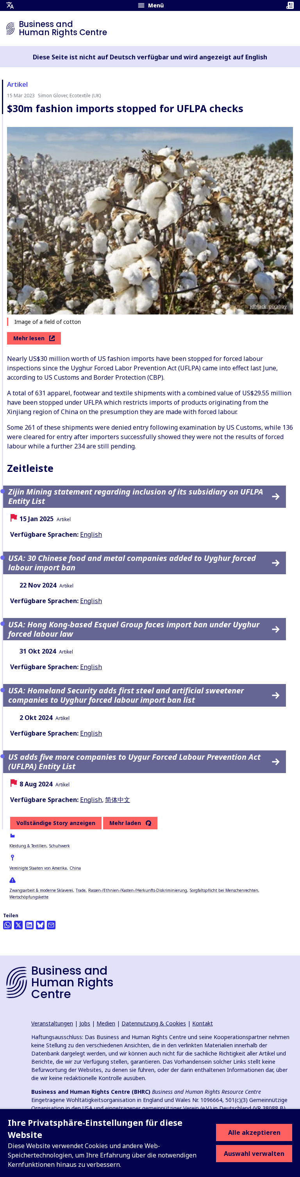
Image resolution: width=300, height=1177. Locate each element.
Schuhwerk (59, 845)
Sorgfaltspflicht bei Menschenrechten (224, 890)
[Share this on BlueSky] (40, 925)
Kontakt (202, 1023)
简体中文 (117, 799)
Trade (81, 890)
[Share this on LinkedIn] (29, 925)
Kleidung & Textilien (27, 845)
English (91, 534)
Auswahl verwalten (254, 1153)
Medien (105, 1023)
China (75, 868)
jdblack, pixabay (268, 306)
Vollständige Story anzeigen (55, 823)
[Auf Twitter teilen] (18, 925)
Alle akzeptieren (254, 1132)
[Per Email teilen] (51, 925)
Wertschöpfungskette (28, 897)
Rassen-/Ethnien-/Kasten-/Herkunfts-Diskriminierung (137, 890)
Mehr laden (125, 823)
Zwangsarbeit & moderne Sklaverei (41, 890)
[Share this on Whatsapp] (7, 925)
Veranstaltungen (52, 1023)
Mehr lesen (29, 338)
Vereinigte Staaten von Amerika (38, 868)
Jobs (84, 1023)
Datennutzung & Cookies (153, 1023)
